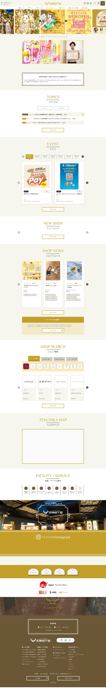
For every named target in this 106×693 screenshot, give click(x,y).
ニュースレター (61, 108)
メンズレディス (32, 366)
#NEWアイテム (31, 325)
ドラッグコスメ (59, 366)
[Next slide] (66, 21)
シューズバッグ (39, 366)
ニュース (45, 108)
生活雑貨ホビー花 (66, 366)
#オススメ (62, 325)
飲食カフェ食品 (73, 366)
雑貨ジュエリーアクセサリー (46, 366)
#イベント (47, 325)
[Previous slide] (40, 21)
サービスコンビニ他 (79, 366)
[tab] (34, 358)
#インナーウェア (54, 325)
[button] (39, 36)
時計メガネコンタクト (53, 366)
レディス (26, 366)
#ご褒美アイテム (39, 325)
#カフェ (69, 325)
